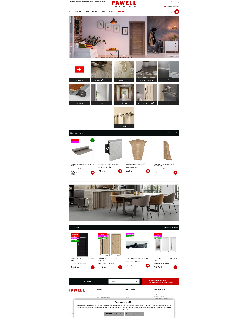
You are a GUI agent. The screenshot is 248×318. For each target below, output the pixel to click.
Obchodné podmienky (88, 1)
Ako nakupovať (77, 1)
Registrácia (176, 6)
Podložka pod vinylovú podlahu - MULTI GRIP (165, 259)
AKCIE (87, 11)
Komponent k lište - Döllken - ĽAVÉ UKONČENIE (136, 165)
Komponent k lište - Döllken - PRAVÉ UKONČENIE (164, 165)
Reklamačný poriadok (100, 1)
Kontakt (127, 297)
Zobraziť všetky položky (171, 133)
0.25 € (74, 171)
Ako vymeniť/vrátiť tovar (103, 297)
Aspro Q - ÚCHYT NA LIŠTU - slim (81, 164)
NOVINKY (95, 11)
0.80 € (101, 171)
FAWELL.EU (121, 11)
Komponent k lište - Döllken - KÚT (108, 164)
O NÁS (104, 11)
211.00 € (75, 267)
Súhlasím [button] (108, 314)
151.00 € (102, 265)
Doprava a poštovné (102, 294)
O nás (70, 1)
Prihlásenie (169, 6)
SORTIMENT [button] (77, 11)
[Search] (177, 1)
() (169, 12)
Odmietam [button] (119, 314)
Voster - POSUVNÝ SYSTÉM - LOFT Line (110, 259)
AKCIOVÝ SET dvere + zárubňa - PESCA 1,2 (80, 259)
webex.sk (176, 313)
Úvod (126, 294)
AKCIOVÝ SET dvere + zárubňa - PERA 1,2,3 (137, 259)
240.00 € (130, 267)
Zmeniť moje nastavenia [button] (134, 314)
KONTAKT (112, 11)
